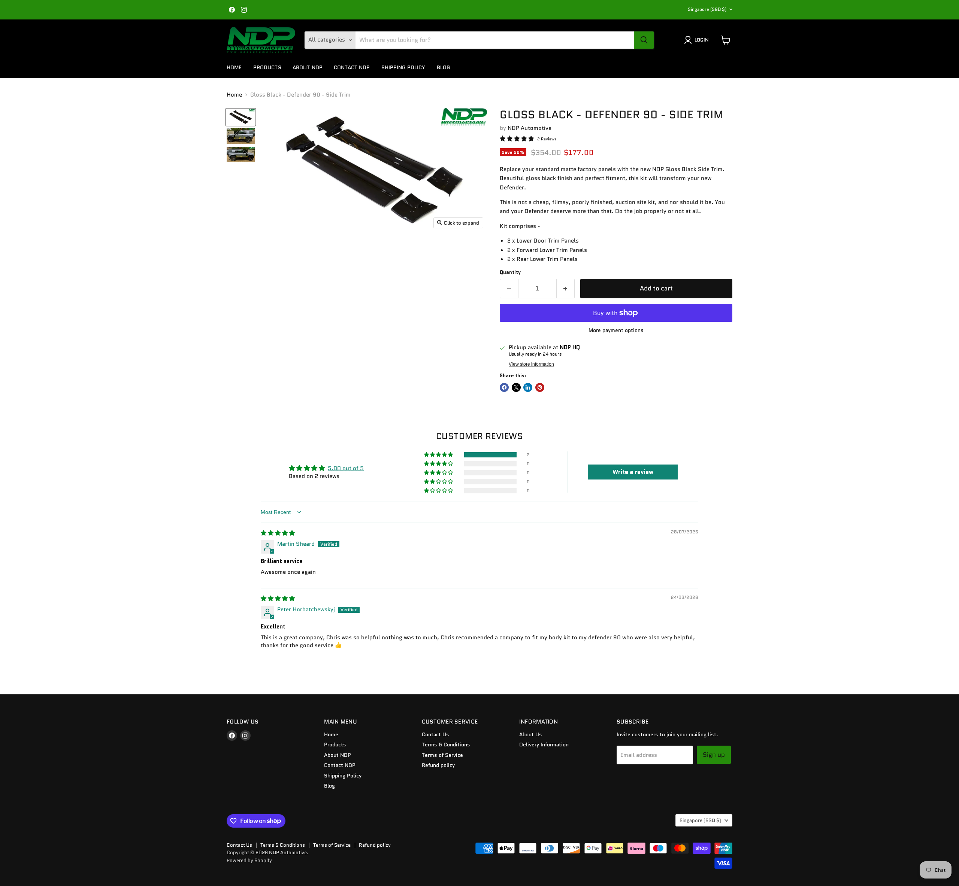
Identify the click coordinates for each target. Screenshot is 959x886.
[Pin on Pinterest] (539, 387)
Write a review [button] (632, 472)
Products (267, 67)
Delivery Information (544, 744)
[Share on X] (516, 387)
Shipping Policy (403, 67)
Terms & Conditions (446, 744)
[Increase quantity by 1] (566, 288)
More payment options (616, 330)
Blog (443, 67)
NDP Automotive (529, 128)
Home (234, 67)
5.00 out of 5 (346, 468)
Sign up (714, 754)
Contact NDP (352, 67)
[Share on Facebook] (504, 387)
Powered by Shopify (249, 860)
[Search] (644, 40)
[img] (278, 533)
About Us (530, 734)
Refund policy (438, 765)
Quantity (510, 272)
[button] (439, 454)
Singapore (707, 9)
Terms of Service (442, 755)
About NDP (308, 67)
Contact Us (435, 734)
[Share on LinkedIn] (527, 387)
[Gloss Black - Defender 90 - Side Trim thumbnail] (240, 117)
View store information (531, 364)
